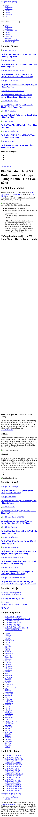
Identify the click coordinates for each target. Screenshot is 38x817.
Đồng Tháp (8, 734)
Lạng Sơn (8, 655)
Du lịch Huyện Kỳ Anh (12, 790)
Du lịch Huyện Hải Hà (12, 772)
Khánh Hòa (8, 699)
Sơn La (7, 648)
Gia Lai (7, 706)
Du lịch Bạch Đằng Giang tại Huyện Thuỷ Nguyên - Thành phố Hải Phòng (18, 552)
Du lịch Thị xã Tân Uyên (13, 755)
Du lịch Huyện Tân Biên (13, 781)
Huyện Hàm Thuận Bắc (20, 604)
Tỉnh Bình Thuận (6, 604)
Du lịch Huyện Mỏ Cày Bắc (14, 774)
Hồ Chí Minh (9, 723)
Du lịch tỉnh (8, 9)
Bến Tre (7, 728)
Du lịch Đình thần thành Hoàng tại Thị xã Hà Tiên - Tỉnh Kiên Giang (18, 562)
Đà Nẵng (8, 690)
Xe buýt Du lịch (10, 42)
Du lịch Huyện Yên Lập (12, 779)
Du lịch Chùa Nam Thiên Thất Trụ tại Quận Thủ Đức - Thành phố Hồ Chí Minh (18, 582)
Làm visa (8, 38)
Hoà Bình (8, 651)
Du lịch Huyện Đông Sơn (13, 775)
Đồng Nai (8, 719)
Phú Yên (7, 697)
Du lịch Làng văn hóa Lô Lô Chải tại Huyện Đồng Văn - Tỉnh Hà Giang (16, 522)
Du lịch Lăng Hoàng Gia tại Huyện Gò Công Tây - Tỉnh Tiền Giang (17, 572)
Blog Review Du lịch (12, 40)
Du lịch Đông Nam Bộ (13, 630)
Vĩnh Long (8, 732)
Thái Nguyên (9, 653)
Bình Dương (9, 717)
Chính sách (8, 14)
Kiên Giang (8, 737)
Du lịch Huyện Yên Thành (13, 761)
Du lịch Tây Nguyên (13, 624)
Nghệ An (8, 681)
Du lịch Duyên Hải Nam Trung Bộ (17, 619)
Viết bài (7, 10)
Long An (8, 725)
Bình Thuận (9, 703)
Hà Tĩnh (7, 683)
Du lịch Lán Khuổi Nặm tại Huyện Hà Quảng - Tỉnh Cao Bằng (17, 491)
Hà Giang (8, 635)
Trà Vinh (8, 730)
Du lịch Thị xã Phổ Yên (12, 777)
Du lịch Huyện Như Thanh (13, 766)
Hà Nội (7, 633)
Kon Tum (8, 705)
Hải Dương (8, 666)
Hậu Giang (8, 741)
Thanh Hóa (8, 679)
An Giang (8, 736)
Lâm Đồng (8, 712)
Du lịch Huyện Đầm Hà (12, 768)
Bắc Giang (8, 659)
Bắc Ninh (8, 664)
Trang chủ (8, 5)
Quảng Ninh (9, 657)
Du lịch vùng (9, 7)
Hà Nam (7, 673)
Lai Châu (8, 646)
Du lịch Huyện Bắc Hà (12, 770)
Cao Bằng (8, 637)
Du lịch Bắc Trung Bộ (13, 617)
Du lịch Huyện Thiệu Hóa (13, 764)
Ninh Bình (8, 677)
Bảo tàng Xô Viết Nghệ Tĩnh (13, 598)
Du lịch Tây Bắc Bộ (12, 620)
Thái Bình (8, 672)
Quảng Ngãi (9, 694)
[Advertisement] (19, 327)
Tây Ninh (8, 715)
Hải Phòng (8, 668)
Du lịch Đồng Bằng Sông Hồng (16, 628)
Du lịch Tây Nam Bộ (13, 622)
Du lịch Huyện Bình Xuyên (14, 759)
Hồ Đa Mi (5, 608)
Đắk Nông (8, 710)
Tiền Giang (8, 726)
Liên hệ (7, 12)
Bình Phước (9, 714)
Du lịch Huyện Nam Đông (13, 788)
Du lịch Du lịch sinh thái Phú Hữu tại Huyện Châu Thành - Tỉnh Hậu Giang (17, 75)
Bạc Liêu (8, 745)
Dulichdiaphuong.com (8, 804)
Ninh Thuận (9, 701)
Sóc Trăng (8, 743)
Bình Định (8, 695)
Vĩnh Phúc (8, 662)
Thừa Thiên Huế (10, 688)
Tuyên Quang (9, 640)
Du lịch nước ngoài (11, 31)
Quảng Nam (9, 692)
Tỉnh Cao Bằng (6, 166)
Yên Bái (7, 650)
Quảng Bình (9, 684)
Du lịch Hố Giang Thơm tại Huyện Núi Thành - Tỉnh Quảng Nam (17, 106)
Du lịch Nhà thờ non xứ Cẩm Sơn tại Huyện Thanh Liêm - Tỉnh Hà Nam (16, 96)
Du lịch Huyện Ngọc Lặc (13, 757)
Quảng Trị (8, 686)
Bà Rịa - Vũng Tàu (11, 721)
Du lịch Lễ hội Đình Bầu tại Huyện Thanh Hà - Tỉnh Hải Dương (18, 136)
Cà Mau (7, 747)
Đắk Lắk (8, 708)
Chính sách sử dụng (11, 797)
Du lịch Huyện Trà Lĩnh (12, 783)
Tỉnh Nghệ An (5, 594)
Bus (6, 16)
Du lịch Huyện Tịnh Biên (13, 763)
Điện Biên (8, 644)
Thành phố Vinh (16, 594)
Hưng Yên (8, 670)
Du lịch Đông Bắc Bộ (13, 626)
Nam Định (8, 675)
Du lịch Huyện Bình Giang (13, 786)
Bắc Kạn (8, 639)
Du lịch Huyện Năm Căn (13, 785)
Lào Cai (7, 642)
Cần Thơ (8, 739)
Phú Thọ (7, 661)
